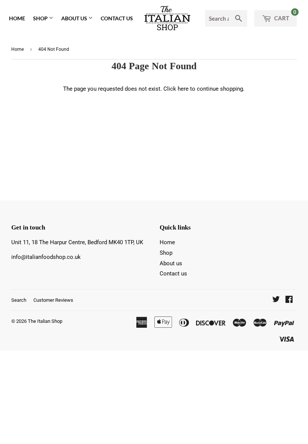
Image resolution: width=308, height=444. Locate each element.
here (183, 88)
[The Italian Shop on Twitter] (276, 300)
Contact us (117, 18)
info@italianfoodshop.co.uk (46, 257)
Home (17, 18)
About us (74, 18)
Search (18, 300)
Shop (41, 18)
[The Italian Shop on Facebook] (289, 300)
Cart (284, 15)
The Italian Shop (45, 321)
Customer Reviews (53, 300)
